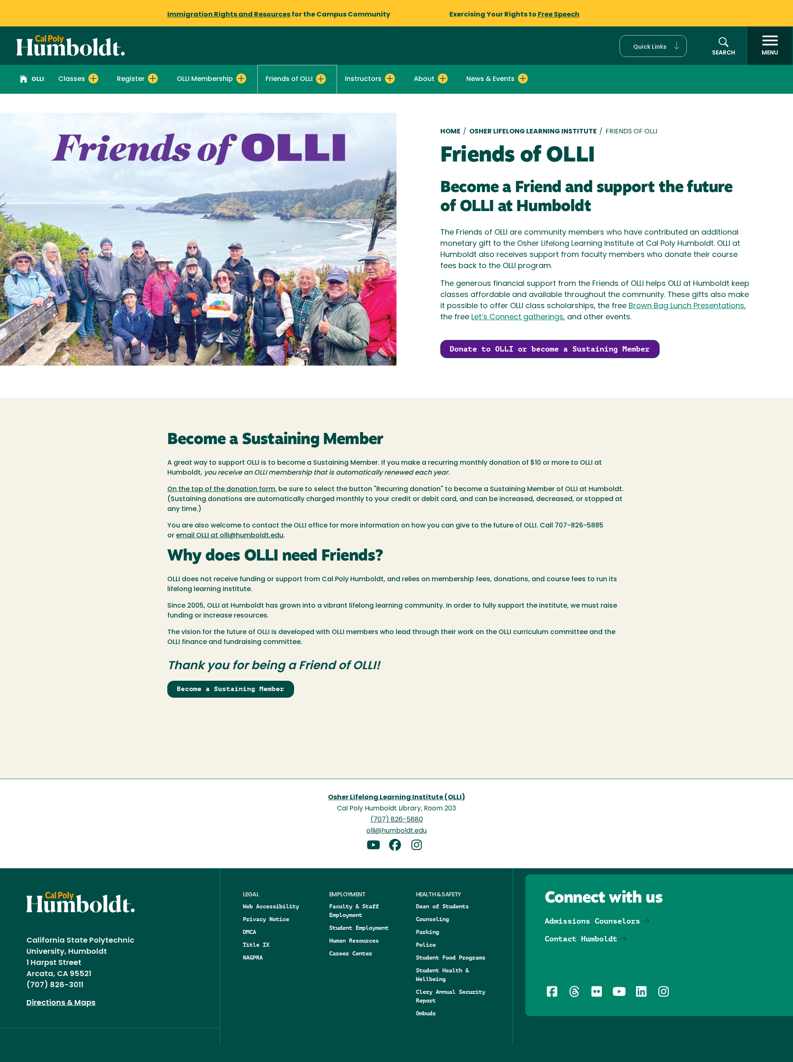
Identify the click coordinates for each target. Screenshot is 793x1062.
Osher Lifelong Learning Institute (533, 131)
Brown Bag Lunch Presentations (686, 306)
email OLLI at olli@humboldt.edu (229, 535)
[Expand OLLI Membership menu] (241, 78)
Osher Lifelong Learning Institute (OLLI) (396, 797)
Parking (427, 932)
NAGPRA (253, 957)
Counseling (432, 919)
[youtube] (376, 846)
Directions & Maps (60, 1003)
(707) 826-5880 (396, 820)
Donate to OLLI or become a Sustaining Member (550, 348)
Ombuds (426, 1013)
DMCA (249, 932)
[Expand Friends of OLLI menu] (321, 79)
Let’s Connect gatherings (517, 317)
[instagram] (418, 846)
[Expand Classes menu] (93, 78)
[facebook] (398, 846)
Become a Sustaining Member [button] (230, 689)
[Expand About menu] (443, 78)
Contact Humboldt (581, 938)
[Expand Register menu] (153, 78)
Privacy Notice (266, 919)
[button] (653, 46)
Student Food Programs (450, 957)
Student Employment (359, 927)
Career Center (350, 953)
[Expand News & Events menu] (523, 78)
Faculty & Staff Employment (354, 910)
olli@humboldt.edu (396, 831)
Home (450, 131)
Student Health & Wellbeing (442, 974)
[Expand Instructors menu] (390, 78)
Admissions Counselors (592, 921)
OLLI (37, 79)
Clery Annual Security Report (450, 996)
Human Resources (354, 940)
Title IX (256, 944)
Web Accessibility (271, 906)
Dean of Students (442, 906)
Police (426, 944)
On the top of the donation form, (222, 489)
